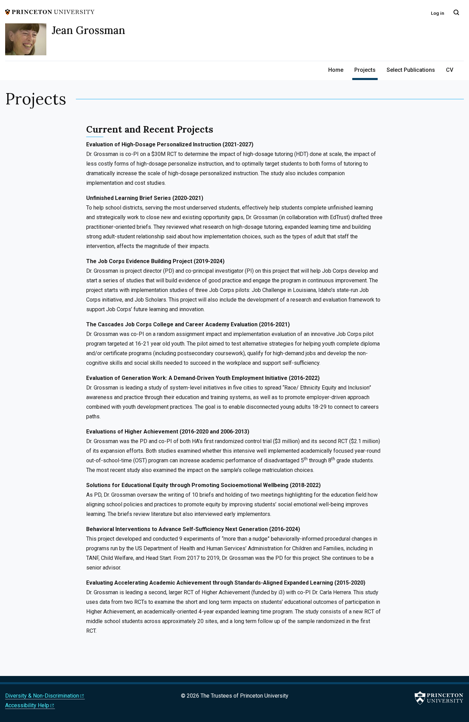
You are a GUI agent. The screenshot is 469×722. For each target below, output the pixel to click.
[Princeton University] (49, 11)
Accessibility (27, 705)
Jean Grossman (88, 30)
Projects (366, 69)
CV (449, 70)
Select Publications (411, 70)
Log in (437, 13)
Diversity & (42, 695)
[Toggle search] (456, 12)
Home (335, 70)
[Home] (28, 42)
